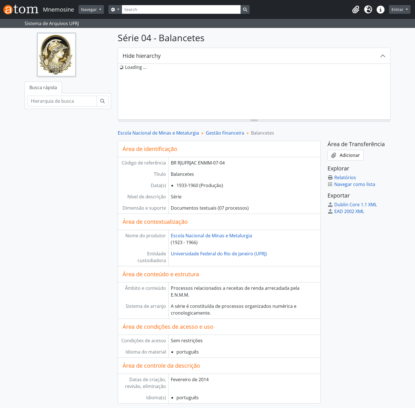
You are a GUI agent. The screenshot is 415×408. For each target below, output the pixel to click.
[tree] (254, 92)
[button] (356, 9)
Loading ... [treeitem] (136, 67)
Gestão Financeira (225, 133)
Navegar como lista (354, 184)
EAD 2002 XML (349, 211)
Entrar (398, 9)
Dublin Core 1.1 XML (355, 204)
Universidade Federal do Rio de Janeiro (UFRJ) (219, 254)
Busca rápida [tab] (43, 87)
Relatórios (345, 177)
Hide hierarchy (142, 56)
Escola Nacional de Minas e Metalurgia (158, 133)
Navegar (89, 9)
